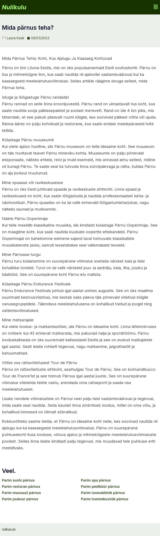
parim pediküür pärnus (100, 486)
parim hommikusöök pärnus (104, 499)
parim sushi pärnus (18, 480)
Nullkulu (14, 7)
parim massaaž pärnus (21, 493)
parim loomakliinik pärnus (103, 493)
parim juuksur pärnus (20, 499)
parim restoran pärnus (21, 486)
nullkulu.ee (9, 529)
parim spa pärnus (96, 480)
